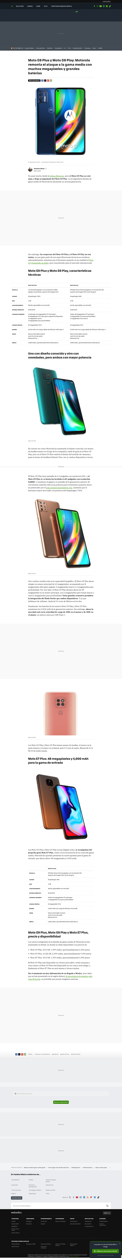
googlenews (107, 6)
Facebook (94, 6)
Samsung (87, 48)
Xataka (13, 1221)
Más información (74, 1256)
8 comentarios (35, 80)
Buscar (107, 1205)
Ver (62, 1102)
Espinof (43, 1224)
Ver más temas (16, 1198)
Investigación (15, 1180)
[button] (40, 168)
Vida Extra (29, 1224)
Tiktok (110, 6)
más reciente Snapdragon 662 (59, 487)
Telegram (84, 1197)
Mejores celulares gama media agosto (35, 1167)
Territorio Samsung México (61, 6)
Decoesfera (88, 1224)
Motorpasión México (73, 1244)
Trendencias (88, 1221)
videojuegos (32, 1193)
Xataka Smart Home (15, 1229)
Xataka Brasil (15, 1246)
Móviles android (50, 1190)
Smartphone (58, 48)
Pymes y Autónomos (102, 1224)
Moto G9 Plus (65, 1054)
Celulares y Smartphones (42, 1054)
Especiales (15, 1185)
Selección (20, 6)
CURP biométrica (88, 1167)
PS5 (69, 48)
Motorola (49, 48)
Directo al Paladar (60, 1221)
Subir (105, 1213)
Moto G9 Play (76, 1054)
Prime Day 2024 (16, 1190)
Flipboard (48, 80)
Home (38, 6)
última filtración (57, 176)
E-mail (51, 80)
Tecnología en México (35, 1190)
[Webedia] (107, 1)
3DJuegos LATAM (30, 1244)
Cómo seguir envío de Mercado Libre (58, 1167)
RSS (87, 1197)
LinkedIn (94, 1197)
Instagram (104, 6)
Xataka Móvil (15, 1224)
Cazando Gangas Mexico (51, 1180)
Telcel (47, 1193)
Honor (94, 48)
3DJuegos (29, 1221)
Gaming (30, 6)
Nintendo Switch (77, 48)
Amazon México (29, 48)
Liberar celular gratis (101, 1167)
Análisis (31, 1180)
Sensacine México (46, 1244)
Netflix (100, 48)
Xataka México (16, 1244)
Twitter (97, 6)
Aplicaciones (49, 1185)
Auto (46, 6)
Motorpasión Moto (75, 1224)
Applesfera (15, 1226)
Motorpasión (73, 1221)
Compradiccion (89, 1226)
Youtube (100, 6)
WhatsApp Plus (76, 1167)
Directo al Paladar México (60, 1244)
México (14, 1193)
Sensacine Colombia (44, 1247)
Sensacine (44, 1221)
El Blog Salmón (103, 1221)
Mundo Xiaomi (15, 1233)
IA (65, 48)
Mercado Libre (41, 48)
